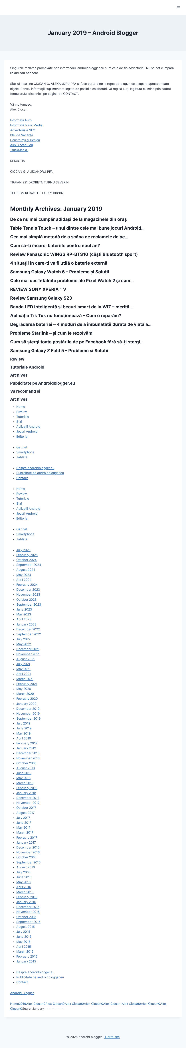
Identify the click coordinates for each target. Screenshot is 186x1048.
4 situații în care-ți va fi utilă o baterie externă (58, 263)
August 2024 (25, 570)
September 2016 (28, 862)
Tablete (21, 457)
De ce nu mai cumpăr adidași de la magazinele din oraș (68, 219)
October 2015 (26, 917)
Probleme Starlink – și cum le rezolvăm (51, 333)
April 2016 (23, 887)
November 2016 (28, 852)
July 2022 (23, 639)
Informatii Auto (21, 120)
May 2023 (23, 614)
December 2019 (28, 708)
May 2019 (23, 733)
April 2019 (23, 738)
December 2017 (27, 798)
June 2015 (23, 936)
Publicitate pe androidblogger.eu (40, 473)
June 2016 (24, 877)
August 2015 (25, 927)
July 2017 (23, 818)
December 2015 (27, 907)
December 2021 (27, 649)
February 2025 (27, 555)
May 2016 (23, 882)
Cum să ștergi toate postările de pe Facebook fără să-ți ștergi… (76, 341)
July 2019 (23, 723)
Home (14, 1004)
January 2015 (26, 961)
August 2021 (25, 659)
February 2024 (27, 584)
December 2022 (28, 629)
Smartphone (25, 452)
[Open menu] (178, 7)
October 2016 (26, 857)
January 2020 (26, 704)
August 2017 (25, 813)
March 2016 (25, 892)
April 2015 (23, 946)
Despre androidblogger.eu (35, 468)
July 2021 (23, 664)
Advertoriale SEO (22, 130)
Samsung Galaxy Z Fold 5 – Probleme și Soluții (59, 350)
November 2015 (28, 912)
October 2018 (26, 763)
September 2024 (28, 565)
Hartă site (112, 1037)
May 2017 (23, 827)
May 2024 (23, 575)
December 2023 (28, 589)
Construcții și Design (25, 140)
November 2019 (28, 713)
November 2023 (28, 594)
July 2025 (23, 550)
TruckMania (19, 150)
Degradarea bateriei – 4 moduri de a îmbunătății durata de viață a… (80, 324)
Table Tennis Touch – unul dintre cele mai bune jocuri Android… (77, 228)
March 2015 (24, 951)
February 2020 (27, 698)
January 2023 (26, 624)
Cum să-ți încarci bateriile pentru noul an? (55, 245)
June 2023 (24, 609)
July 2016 (23, 872)
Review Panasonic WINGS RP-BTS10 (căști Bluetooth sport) (74, 254)
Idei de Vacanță (21, 135)
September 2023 (28, 604)
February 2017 (26, 837)
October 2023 (26, 599)
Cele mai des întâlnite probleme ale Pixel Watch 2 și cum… (72, 280)
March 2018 (24, 783)
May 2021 (23, 669)
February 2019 (26, 743)
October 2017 (26, 807)
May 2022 (23, 644)
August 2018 (25, 768)
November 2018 (28, 758)
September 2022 (28, 634)
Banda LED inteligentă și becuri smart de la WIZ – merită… (71, 306)
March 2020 (25, 694)
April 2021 (23, 674)
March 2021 (24, 679)
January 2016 (26, 902)
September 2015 (28, 922)
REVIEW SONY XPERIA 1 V (38, 289)
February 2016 (26, 897)
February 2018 (26, 788)
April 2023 (23, 619)
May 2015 (23, 942)
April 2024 (23, 580)
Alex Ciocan (34, 1004)
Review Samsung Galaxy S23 (41, 298)
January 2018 (26, 793)
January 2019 (26, 748)
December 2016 (28, 847)
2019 (22, 1004)
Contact (22, 478)
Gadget (21, 447)
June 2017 (23, 822)
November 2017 (28, 803)
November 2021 (28, 654)
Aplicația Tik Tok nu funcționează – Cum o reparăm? (65, 315)
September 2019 (28, 718)
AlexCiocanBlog (21, 145)
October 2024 (26, 560)
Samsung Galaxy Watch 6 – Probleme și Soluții (59, 271)
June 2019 (24, 728)
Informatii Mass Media (26, 125)
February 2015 (26, 956)
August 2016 (25, 867)
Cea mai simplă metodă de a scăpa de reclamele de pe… (69, 236)
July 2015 (23, 931)
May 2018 (23, 778)
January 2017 (26, 842)
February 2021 (26, 684)
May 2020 (23, 689)
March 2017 (24, 832)
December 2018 (27, 753)
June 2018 (23, 773)
